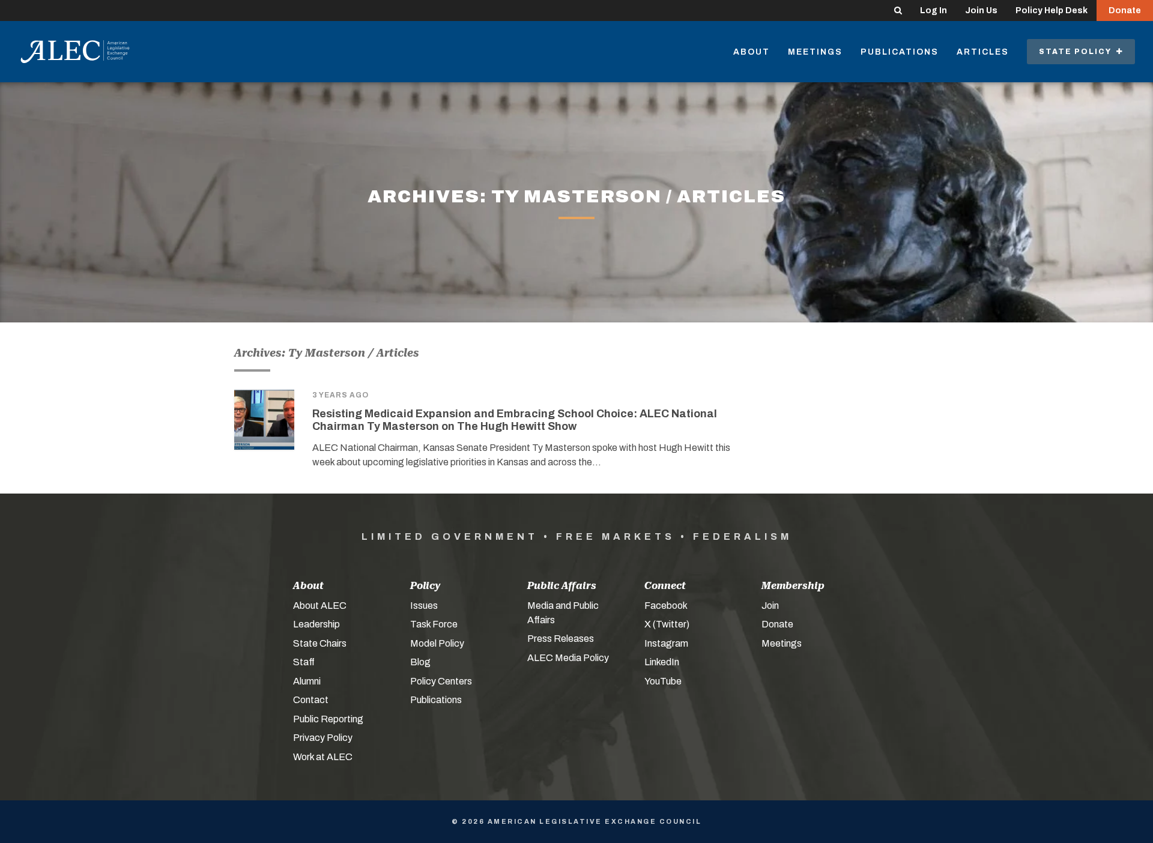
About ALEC (320, 605)
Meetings (815, 51)
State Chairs (320, 643)
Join (770, 605)
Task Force (434, 624)
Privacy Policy (323, 738)
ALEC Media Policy (568, 658)
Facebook (666, 605)
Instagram (666, 643)
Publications (900, 51)
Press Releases (560, 638)
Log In (933, 10)
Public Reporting (328, 719)
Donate (1125, 10)
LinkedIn (661, 662)
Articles (983, 51)
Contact (310, 700)
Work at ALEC (323, 757)
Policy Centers (441, 681)
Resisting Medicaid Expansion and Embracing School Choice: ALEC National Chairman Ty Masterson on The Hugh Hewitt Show (514, 420)
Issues (424, 605)
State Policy (1077, 51)
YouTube (663, 681)
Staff (304, 662)
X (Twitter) (666, 624)
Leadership (316, 624)
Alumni (307, 681)
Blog (420, 662)
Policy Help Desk (1051, 10)
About (751, 51)
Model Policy (437, 643)
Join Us (981, 10)
